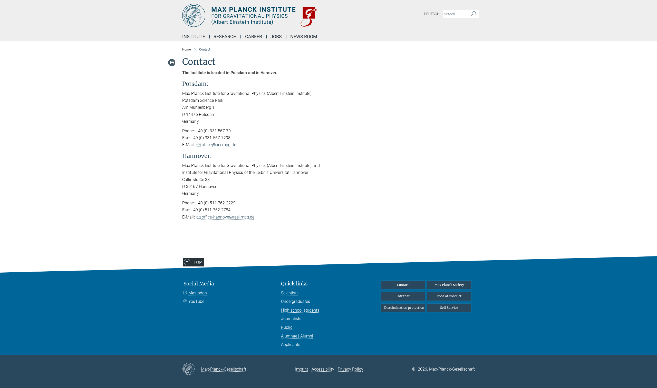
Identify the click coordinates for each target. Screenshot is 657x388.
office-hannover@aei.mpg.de (228, 217)
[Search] (473, 14)
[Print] (172, 62)
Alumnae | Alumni (297, 336)
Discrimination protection (404, 308)
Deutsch (432, 14)
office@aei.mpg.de (219, 144)
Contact (403, 285)
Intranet (403, 296)
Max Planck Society (449, 285)
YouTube (196, 301)
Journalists (291, 318)
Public (286, 327)
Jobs (276, 36)
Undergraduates (295, 301)
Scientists (289, 293)
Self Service (449, 308)
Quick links (294, 284)
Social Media (198, 284)
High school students (300, 310)
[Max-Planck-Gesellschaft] (191, 369)
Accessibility (323, 369)
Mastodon (197, 293)
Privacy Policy (350, 369)
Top (198, 262)
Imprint (301, 369)
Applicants (290, 344)
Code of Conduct (449, 296)
